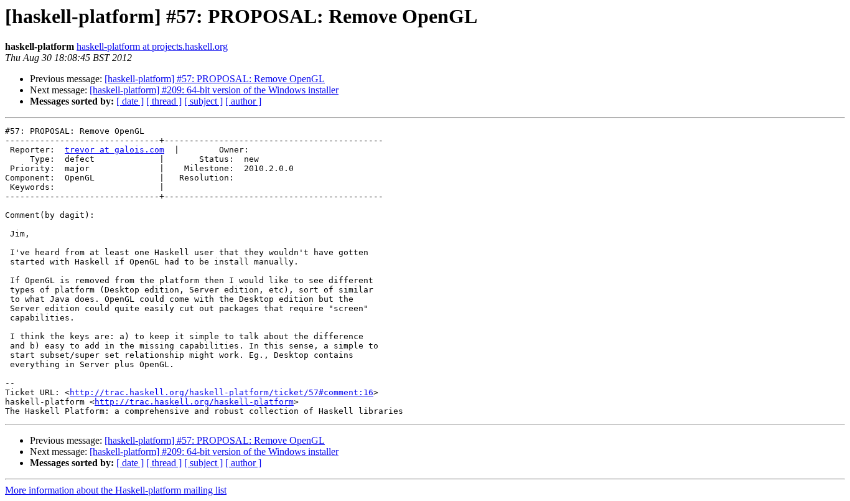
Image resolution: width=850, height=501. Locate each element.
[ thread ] (164, 101)
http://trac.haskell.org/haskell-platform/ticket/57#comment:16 (221, 392)
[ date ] (130, 101)
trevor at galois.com (114, 149)
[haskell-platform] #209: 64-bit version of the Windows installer (214, 90)
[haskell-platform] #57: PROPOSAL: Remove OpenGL (215, 78)
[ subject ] (203, 101)
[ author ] (243, 101)
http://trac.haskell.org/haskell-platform (194, 401)
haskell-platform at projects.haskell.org (152, 46)
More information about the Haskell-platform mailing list (116, 490)
